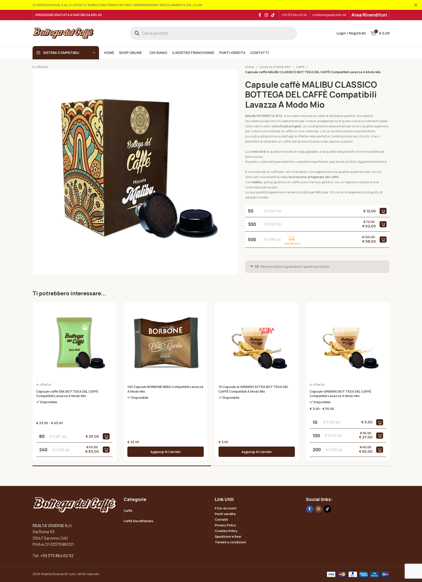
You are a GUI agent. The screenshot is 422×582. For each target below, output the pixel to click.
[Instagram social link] (266, 15)
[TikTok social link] (273, 15)
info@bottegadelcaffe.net (329, 15)
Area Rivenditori (369, 15)
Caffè (300, 67)
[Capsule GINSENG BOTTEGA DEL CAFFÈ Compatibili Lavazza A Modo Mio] (348, 344)
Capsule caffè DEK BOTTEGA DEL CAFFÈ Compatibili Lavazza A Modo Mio (67, 393)
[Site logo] (63, 33)
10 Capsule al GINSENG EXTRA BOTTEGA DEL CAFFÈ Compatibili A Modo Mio (253, 388)
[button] (165, 452)
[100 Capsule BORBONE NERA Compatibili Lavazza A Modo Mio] (165, 344)
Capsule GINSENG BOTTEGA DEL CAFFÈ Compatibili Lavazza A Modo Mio (340, 393)
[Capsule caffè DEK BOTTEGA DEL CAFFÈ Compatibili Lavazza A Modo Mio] (74, 344)
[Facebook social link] (260, 15)
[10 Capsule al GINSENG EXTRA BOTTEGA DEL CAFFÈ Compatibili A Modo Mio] (257, 344)
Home (249, 67)
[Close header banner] (416, 5)
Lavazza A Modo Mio (275, 67)
